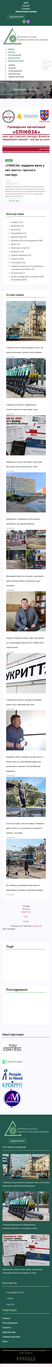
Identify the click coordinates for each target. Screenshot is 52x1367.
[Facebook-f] (24, 21)
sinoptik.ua (36, 926)
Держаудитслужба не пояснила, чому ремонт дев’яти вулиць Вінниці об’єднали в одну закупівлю (25, 581)
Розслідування (15, 71)
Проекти (12, 68)
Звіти (26, 2)
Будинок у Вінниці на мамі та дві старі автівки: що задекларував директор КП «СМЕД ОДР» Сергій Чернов (25, 643)
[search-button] (45, 68)
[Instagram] (28, 21)
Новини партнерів (16, 77)
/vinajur (9, 1298)
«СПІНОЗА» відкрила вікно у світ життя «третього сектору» (24, 170)
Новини (11, 65)
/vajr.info (10, 1304)
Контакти (26, 8)
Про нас (26, 5)
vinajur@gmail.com (15, 1292)
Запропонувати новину (26, 11)
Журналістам (14, 74)
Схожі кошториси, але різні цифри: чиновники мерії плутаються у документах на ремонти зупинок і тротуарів (25, 828)
